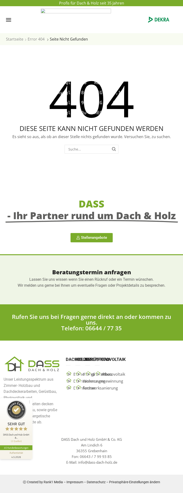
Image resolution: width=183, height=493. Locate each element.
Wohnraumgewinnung (103, 381)
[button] (8, 20)
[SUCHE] (114, 149)
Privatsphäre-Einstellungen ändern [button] (134, 482)
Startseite (14, 39)
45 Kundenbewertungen (16, 447)
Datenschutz (96, 482)
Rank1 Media (53, 482)
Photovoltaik (113, 374)
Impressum (74, 482)
